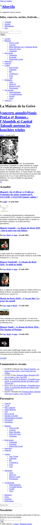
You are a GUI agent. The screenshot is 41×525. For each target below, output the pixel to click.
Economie (12, 57)
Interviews (8, 61)
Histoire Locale (14, 86)
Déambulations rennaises (13, 418)
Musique (8, 41)
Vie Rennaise (9, 483)
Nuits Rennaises (15, 92)
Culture (7, 65)
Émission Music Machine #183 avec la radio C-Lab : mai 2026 (22, 376)
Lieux (11, 82)
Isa (4, 235)
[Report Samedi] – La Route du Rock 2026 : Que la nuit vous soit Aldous (20, 229)
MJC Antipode (10, 408)
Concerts (12, 45)
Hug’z (7, 379)
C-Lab (7, 405)
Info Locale (9, 53)
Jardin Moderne (10, 410)
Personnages (13, 88)
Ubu (6, 412)
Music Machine (14, 432)
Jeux (6, 28)
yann (15, 235)
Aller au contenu (6, 1)
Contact (16, 524)
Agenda (7, 24)
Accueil (7, 39)
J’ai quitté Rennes (15, 94)
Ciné (11, 78)
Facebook (8, 499)
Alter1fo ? (8, 100)
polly (5, 202)
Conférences (13, 74)
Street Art (12, 84)
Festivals (8, 63)
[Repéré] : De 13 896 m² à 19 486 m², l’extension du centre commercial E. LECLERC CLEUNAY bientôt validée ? (19, 194)
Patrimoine (8, 80)
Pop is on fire (9, 414)
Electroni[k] (9, 420)
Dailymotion (9, 501)
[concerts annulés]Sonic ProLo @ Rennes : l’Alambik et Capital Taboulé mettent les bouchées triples (18, 121)
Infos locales (9, 440)
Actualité (8, 22)
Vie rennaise (9, 90)
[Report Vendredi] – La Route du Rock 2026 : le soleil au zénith (18, 263)
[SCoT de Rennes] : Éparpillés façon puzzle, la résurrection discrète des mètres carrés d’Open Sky (22, 381)
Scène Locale (14, 43)
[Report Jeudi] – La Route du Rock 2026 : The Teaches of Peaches (20, 328)
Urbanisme (13, 55)
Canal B (7, 403)
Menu (3, 35)
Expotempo (9, 422)
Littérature (13, 70)
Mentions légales (26, 524)
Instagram (8, 495)
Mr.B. (2, 135)
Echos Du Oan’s (15, 49)
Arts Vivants (13, 67)
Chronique (13, 51)
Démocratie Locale (16, 59)
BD (10, 72)
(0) (1, 182)
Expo (11, 76)
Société (11, 96)
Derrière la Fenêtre (11, 416)
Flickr (7, 497)
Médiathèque (9, 26)
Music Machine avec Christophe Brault (23, 47)
